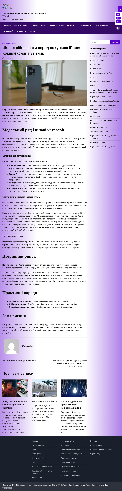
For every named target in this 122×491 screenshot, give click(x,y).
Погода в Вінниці (97, 60)
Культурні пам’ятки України (101, 73)
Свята (32, 31)
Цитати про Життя (39, 458)
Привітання (21, 31)
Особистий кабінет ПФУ (70, 450)
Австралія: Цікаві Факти (70, 475)
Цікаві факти (86, 25)
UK (118, 18)
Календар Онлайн (97, 142)
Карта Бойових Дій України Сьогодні (104, 105)
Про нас (93, 441)
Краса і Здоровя (57, 25)
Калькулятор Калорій (98, 127)
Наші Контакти (96, 445)
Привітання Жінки (68, 462)
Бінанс (93, 86)
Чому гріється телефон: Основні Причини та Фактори (15, 404)
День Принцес (96, 77)
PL (118, 14)
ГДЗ (33, 462)
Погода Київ (95, 64)
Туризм (34, 25)
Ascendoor (91, 485)
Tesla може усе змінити (44, 401)
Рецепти (70, 25)
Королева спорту (68, 445)
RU (118, 21)
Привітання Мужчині (69, 458)
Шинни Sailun (37, 478)
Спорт (43, 25)
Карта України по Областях (101, 97)
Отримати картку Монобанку (101, 81)
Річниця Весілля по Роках (42, 467)
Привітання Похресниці (70, 467)
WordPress (7, 488)
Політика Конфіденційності (101, 450)
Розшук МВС (95, 116)
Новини (7, 25)
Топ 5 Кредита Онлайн (99, 131)
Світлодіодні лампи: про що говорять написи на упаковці (72, 404)
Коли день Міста (67, 441)
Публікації (8, 31)
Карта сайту (95, 454)
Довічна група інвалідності (71, 454)
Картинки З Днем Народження (102, 147)
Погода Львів (95, 69)
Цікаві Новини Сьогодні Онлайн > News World (24, 15)
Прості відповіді (101, 25)
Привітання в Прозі (68, 471)
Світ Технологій (21, 25)
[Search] (118, 28)
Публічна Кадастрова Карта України (104, 101)
